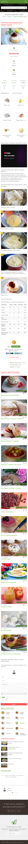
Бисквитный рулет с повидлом (10, 441)
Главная (4, 16)
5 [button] (16, 792)
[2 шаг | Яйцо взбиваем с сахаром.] (14, 219)
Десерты (14, 82)
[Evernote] (14, 353)
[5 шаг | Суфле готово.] (14, 285)
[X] (12, 353)
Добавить (14, 704)
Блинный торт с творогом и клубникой (12, 419)
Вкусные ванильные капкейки (9, 395)
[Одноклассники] (8, 353)
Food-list (4, 1)
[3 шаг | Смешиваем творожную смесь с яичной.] (14, 240)
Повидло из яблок (6, 607)
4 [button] (15, 792)
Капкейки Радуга (6, 559)
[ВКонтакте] (6, 353)
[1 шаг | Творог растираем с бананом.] (14, 197)
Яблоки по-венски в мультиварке (10, 654)
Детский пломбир (6, 630)
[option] (14, 782)
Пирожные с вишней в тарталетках (11, 464)
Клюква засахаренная (7, 512)
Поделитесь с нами (14, 811)
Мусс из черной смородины (9, 535)
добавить (23, 362)
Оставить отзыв (14, 357)
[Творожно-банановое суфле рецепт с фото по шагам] (14, 36)
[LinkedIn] (16, 353)
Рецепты (10, 16)
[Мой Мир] (10, 353)
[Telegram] (21, 353)
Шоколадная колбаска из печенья (11, 488)
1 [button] (11, 792)
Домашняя (4, 82)
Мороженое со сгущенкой (8, 582)
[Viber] (17, 353)
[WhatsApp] (19, 353)
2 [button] (12, 792)
